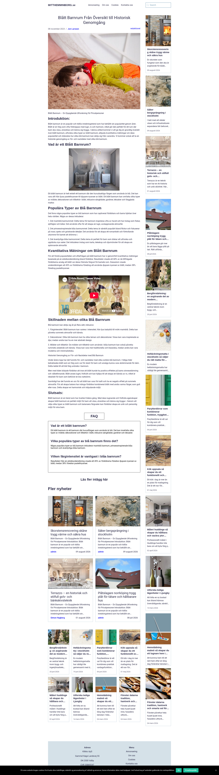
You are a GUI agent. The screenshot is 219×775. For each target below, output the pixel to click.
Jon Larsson (73, 29)
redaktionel (135, 28)
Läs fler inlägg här (94, 479)
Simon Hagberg (58, 618)
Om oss (105, 5)
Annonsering (93, 5)
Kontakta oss (127, 5)
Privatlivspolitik (191, 770)
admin (53, 552)
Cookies (114, 5)
